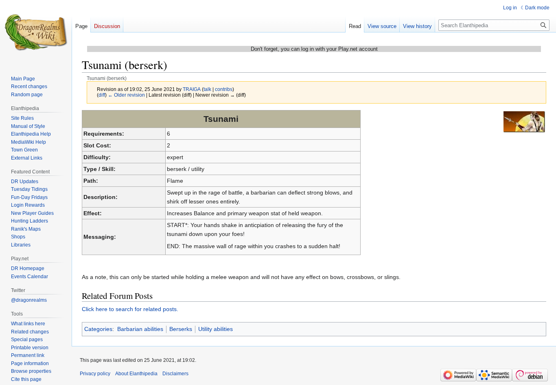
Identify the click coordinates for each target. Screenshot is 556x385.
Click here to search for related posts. (130, 309)
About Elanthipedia (136, 373)
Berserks (180, 329)
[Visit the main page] (35, 32)
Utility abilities (215, 329)
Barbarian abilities (140, 329)
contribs (223, 89)
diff (102, 94)
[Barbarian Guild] (524, 121)
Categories (98, 329)
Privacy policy (95, 373)
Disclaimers (175, 373)
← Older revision (126, 94)
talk (207, 89)
